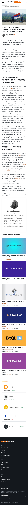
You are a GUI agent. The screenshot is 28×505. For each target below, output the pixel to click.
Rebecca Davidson (13, 211)
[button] (26, 2)
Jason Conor (9, 259)
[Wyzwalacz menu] (3, 2)
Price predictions (4, 462)
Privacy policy (4, 476)
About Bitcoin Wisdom (6, 447)
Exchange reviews (5, 467)
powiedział (10, 88)
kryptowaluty (18, 178)
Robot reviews (4, 464)
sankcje (19, 155)
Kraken (8, 170)
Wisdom (8, 441)
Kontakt (3, 450)
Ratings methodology (5, 455)
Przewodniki (3, 469)
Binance (24, 164)
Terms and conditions (5, 479)
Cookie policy (4, 481)
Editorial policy (4, 452)
